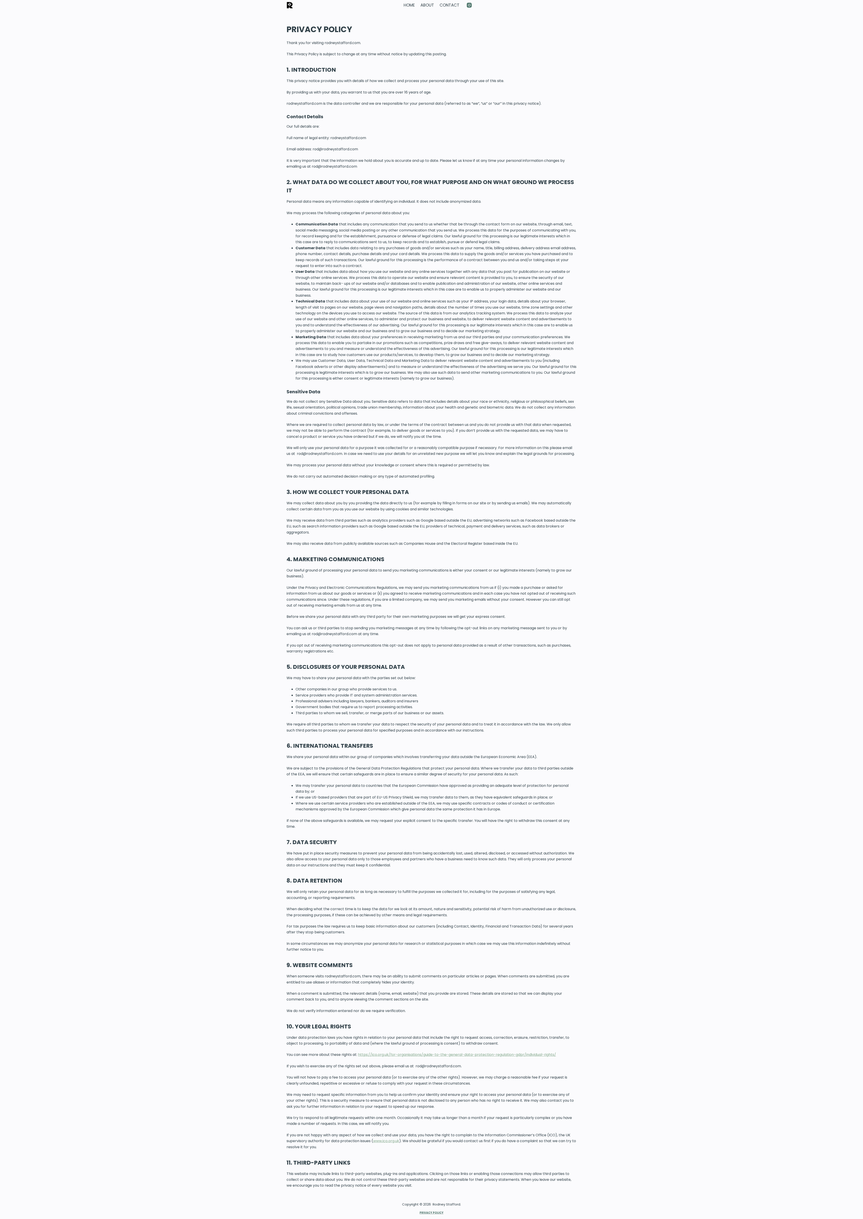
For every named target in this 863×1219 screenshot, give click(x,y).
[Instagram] (469, 5)
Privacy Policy (431, 1213)
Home (409, 5)
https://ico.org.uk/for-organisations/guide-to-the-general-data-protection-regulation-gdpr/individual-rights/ (457, 1054)
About (427, 5)
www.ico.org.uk (386, 1140)
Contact (449, 5)
